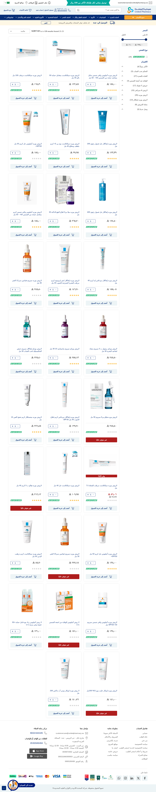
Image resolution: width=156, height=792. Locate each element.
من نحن (144, 741)
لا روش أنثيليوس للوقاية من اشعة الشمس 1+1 (64, 623)
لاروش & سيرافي (139, 90)
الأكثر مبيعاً (142, 67)
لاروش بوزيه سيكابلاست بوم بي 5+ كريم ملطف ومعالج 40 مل (64, 145)
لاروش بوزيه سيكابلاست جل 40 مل (66, 485)
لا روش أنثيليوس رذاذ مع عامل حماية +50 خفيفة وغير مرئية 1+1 (27, 623)
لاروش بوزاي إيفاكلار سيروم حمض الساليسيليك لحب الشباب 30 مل (29, 350)
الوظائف (31, 3)
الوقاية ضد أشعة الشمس (137, 81)
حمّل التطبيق (42, 3)
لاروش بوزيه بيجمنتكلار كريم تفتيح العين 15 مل (26, 418)
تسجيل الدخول (48, 10)
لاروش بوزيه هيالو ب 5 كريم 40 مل (29, 485)
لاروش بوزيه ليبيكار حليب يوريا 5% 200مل (102, 691)
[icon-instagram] (125, 778)
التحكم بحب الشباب (139, 71)
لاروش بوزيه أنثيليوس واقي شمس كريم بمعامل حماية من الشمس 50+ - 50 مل (27, 213)
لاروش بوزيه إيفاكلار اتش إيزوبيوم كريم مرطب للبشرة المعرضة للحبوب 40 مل (65, 281)
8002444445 (36, 733)
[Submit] (78, 10)
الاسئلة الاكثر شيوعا (111, 733)
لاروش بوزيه (141, 95)
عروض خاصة (113, 751)
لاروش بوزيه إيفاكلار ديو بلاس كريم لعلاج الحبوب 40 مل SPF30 (65, 418)
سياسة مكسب (112, 755)
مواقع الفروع (19, 3)
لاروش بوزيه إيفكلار (138, 100)
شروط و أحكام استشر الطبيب (136, 751)
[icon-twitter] (138, 778)
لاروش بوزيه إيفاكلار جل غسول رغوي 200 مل (102, 145)
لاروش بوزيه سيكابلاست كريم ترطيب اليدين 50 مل (28, 555)
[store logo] (139, 10)
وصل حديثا (142, 109)
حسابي (144, 733)
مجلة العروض (141, 104)
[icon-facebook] (144, 778)
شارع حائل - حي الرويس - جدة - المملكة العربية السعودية (69, 739)
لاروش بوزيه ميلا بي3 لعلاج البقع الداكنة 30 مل (64, 213)
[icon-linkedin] (132, 778)
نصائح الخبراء (142, 755)
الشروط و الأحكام (111, 737)
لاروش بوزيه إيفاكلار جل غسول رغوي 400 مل (102, 213)
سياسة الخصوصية (141, 744)
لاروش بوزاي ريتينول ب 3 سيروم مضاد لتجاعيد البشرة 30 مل (103, 350)
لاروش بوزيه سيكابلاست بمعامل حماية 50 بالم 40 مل (64, 76)
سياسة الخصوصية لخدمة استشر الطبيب (133, 748)
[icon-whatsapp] (119, 778)
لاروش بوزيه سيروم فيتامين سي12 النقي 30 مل (27, 281)
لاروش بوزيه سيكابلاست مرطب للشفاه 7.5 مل (101, 487)
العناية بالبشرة (140, 76)
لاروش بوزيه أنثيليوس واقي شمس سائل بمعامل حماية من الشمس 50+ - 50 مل (102, 76)
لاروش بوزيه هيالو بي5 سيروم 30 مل (104, 417)
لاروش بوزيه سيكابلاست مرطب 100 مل (27, 75)
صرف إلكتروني (112, 741)
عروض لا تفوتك (140, 86)
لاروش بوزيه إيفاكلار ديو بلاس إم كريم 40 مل (102, 281)
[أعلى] (4, 788)
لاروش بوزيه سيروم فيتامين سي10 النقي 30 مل (64, 555)
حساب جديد (39, 10)
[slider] (122, 39)
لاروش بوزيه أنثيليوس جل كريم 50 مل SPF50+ (28, 145)
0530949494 (36, 743)
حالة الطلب (143, 737)
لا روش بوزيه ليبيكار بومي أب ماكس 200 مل (64, 692)
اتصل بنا (115, 748)
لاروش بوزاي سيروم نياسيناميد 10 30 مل (64, 349)
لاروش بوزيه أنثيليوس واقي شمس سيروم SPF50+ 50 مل (102, 623)
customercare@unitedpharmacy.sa (133, 3)
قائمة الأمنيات (23, 10)
